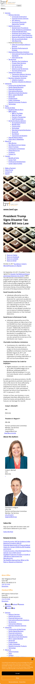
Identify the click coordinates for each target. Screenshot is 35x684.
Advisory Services (14, 15)
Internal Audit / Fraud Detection (22, 35)
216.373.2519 (9, 515)
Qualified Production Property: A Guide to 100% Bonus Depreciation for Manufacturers (16, 556)
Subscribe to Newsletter (16, 139)
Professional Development (16, 162)
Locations (11, 152)
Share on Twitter (12, 255)
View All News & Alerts (15, 137)
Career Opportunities (15, 163)
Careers (7, 156)
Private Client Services (19, 63)
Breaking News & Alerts (15, 110)
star (14, 608)
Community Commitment (16, 149)
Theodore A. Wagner (15, 266)
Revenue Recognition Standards (22, 37)
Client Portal (9, 170)
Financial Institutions (15, 89)
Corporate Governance (19, 17)
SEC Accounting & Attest (19, 39)
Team (6, 106)
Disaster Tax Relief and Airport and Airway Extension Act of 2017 (16, 275)
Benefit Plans (16, 124)
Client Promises (13, 147)
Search (7, 174)
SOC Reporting (16, 41)
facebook (14, 604)
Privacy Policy (22, 682)
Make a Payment (10, 168)
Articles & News (10, 108)
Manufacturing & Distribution (17, 93)
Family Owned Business (15, 87)
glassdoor (8, 606)
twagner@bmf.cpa (11, 517)
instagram (21, 604)
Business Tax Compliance (20, 61)
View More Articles (10, 433)
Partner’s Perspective (19, 117)
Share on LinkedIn (12, 259)
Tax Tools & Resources (19, 71)
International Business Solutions (18, 52)
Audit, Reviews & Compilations (21, 30)
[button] (32, 659)
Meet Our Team (17, 115)
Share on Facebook (13, 257)
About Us (8, 141)
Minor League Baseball (15, 95)
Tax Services (12, 59)
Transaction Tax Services (19, 76)
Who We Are (12, 143)
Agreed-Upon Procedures (20, 28)
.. (5, 476)
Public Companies (14, 100)
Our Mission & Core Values (17, 145)
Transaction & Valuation (19, 136)
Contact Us (12, 154)
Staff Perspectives (17, 119)
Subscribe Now (8, 532)
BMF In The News (17, 113)
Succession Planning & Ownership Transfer (19, 23)
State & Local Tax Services (20, 69)
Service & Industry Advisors (17, 121)
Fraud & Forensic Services (20, 18)
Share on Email (11, 261)
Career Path (12, 160)
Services (7, 13)
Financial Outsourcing (15, 618)
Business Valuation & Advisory (21, 82)
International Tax (17, 57)
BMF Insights (12, 111)
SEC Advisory (16, 20)
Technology (12, 104)
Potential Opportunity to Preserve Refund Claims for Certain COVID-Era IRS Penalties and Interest (16, 547)
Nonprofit (11, 97)
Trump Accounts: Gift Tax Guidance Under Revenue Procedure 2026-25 (16, 542)
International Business (15, 91)
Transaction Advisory (15, 72)
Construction (16, 126)
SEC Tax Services (17, 67)
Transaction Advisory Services (21, 74)
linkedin (8, 604)
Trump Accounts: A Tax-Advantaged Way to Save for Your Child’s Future (17, 552)
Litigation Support (17, 80)
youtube (9, 608)
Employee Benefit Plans (19, 31)
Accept (17, 673)
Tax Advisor (15, 134)
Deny (17, 678)
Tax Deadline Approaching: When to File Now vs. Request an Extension (16, 561)
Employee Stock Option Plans (21, 33)
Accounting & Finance (19, 123)
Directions (5, 586)
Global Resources (14, 150)
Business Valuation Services (17, 78)
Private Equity (12, 98)
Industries (8, 84)
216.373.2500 (6, 599)
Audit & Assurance (14, 26)
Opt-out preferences (13, 682)
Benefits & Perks (13, 158)
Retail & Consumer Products (17, 102)
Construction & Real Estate (17, 85)
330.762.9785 (6, 584)
